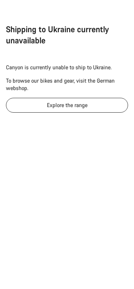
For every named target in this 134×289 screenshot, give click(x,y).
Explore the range (67, 105)
